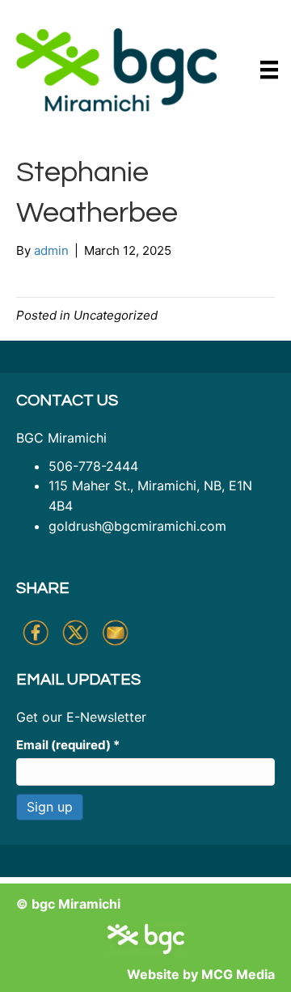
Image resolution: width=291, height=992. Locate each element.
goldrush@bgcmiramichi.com (137, 526)
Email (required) (68, 744)
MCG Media (238, 974)
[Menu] (269, 69)
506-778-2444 (93, 466)
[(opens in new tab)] (116, 68)
